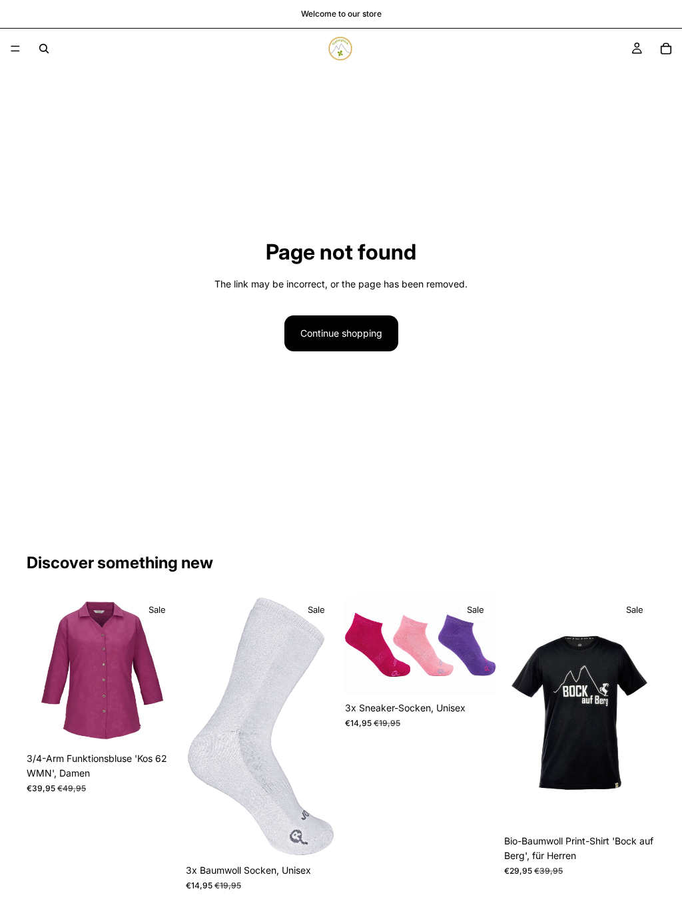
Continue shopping (341, 333)
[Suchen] (44, 48)
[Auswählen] (157, 725)
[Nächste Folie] (163, 670)
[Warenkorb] (666, 48)
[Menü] (15, 48)
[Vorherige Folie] (41, 670)
